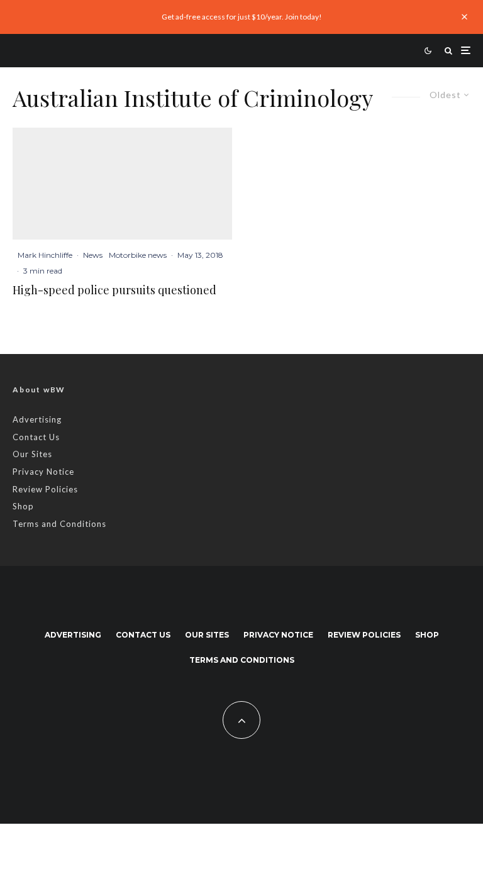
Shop (23, 506)
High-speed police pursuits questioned (114, 290)
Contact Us (36, 437)
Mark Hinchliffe (45, 255)
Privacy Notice (43, 472)
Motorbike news (138, 255)
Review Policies (45, 489)
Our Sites (32, 454)
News (93, 255)
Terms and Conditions (59, 524)
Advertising (37, 419)
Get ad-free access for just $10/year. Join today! (242, 16)
